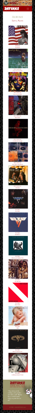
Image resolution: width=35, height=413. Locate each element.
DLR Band (17, 45)
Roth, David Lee (17, 69)
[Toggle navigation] (28, 9)
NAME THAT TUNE (17, 386)
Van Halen (17, 209)
